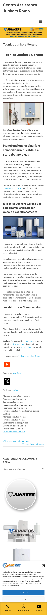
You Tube (16, 373)
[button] (43, 565)
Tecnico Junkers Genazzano (16, 441)
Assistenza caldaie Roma (29, 356)
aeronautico (26, 347)
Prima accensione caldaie (14, 431)
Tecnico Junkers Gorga (32, 444)
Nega (23, 599)
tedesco (28, 341)
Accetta (23, 592)
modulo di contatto (13, 188)
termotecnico (19, 344)
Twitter (15, 390)
